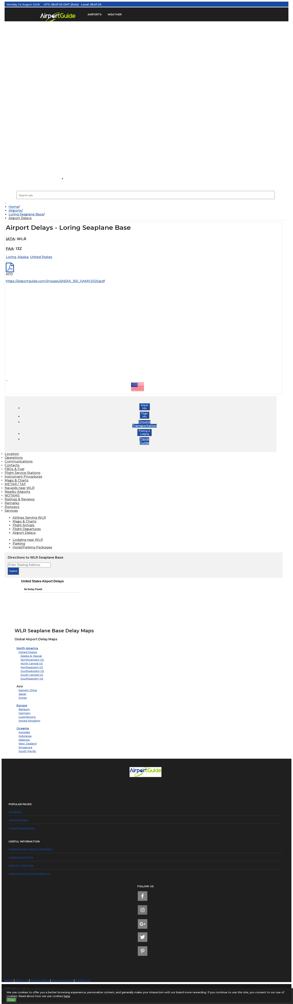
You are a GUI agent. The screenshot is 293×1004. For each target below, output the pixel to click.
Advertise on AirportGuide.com (29, 873)
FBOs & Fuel (14, 469)
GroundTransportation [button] (144, 424)
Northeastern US (32, 667)
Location (12, 454)
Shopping (15, 811)
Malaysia (24, 739)
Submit (13, 571)
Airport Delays (20, 218)
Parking (19, 543)
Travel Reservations (22, 828)
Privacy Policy (39, 980)
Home (14, 207)
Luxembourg (27, 716)
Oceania (23, 728)
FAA (10, 248)
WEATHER (115, 14)
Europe (22, 705)
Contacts (12, 465)
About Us (21, 980)
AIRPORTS (95, 14)
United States (28, 652)
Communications (19, 461)
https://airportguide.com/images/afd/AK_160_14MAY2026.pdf (55, 281)
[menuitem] (148, 207)
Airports (15, 210)
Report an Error (62, 980)
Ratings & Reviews (20, 499)
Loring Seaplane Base (26, 214)
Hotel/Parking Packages (32, 547)
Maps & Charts (17, 480)
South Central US (32, 674)
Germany (24, 713)
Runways (12, 507)
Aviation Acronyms (21, 857)
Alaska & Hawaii (31, 655)
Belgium (24, 709)
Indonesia (25, 736)
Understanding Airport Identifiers (31, 849)
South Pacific (27, 751)
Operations (14, 458)
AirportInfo (144, 407)
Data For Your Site (21, 865)
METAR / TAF (15, 484)
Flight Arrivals (23, 525)
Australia (24, 732)
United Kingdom (29, 720)
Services (11, 511)
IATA (10, 239)
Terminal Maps (18, 819)
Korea (23, 697)
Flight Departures (27, 529)
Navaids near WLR (19, 488)
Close (11, 999)
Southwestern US (32, 671)
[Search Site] (73, 179)
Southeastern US (32, 678)
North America (27, 648)
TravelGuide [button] (144, 441)
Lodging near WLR (28, 540)
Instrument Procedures (23, 476)
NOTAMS (12, 495)
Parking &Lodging (144, 432)
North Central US (32, 663)
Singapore (25, 747)
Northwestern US (32, 659)
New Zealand (27, 743)
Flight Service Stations (22, 473)
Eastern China (28, 690)
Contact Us (82, 980)
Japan (22, 694)
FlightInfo (144, 415)
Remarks (12, 503)
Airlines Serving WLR (29, 518)
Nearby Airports (17, 492)
